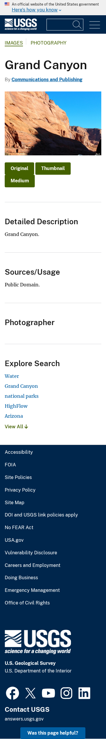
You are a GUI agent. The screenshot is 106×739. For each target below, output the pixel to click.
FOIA (10, 465)
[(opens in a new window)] (12, 692)
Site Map (14, 502)
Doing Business (21, 577)
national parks (22, 396)
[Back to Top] (84, 717)
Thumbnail (53, 168)
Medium (20, 181)
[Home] (21, 29)
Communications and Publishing (46, 79)
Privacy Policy (20, 490)
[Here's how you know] (53, 7)
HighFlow (16, 406)
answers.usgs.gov (24, 719)
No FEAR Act (19, 527)
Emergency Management (32, 590)
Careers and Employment (32, 565)
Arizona (14, 416)
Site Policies (18, 477)
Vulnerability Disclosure (31, 552)
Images (14, 43)
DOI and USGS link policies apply (41, 515)
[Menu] (94, 25)
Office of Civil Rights (27, 603)
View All (14, 426)
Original (19, 168)
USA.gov (14, 540)
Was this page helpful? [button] (52, 733)
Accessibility (19, 452)
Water (12, 376)
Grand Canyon (21, 386)
